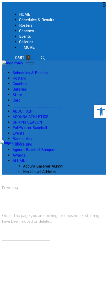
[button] (101, 111)
